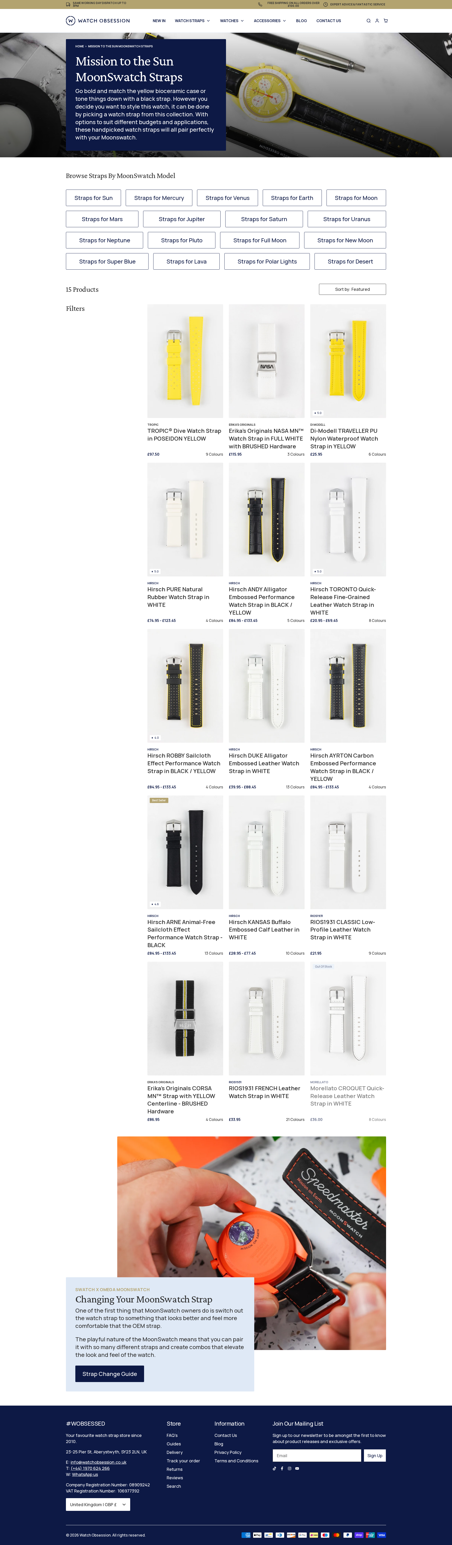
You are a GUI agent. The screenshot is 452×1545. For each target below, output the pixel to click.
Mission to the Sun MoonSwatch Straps (120, 46)
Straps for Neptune (104, 240)
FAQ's (172, 1435)
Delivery (175, 1452)
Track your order (183, 1461)
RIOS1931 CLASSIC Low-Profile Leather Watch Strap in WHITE (342, 929)
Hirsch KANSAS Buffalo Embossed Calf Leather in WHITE (264, 929)
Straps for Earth (292, 198)
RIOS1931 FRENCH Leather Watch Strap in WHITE (264, 1092)
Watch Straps (190, 20)
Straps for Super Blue (107, 261)
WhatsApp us (85, 1474)
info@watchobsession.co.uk (98, 1462)
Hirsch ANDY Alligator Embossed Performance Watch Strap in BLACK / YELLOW (262, 600)
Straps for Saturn (264, 219)
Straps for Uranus (346, 219)
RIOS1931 (316, 916)
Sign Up (374, 1455)
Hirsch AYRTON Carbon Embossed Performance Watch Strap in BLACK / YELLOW (343, 767)
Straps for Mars (102, 219)
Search (174, 1486)
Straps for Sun (93, 198)
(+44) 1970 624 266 (90, 1468)
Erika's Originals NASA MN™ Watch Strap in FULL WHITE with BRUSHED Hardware (266, 438)
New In (159, 20)
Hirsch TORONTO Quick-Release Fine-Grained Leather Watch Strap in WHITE (343, 600)
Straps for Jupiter (182, 219)
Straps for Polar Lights (267, 261)
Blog (301, 20)
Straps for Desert (350, 261)
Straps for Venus (228, 198)
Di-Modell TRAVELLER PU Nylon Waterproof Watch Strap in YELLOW (344, 438)
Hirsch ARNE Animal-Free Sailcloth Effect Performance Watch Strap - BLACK (184, 933)
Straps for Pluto (181, 240)
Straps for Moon (356, 198)
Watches (229, 20)
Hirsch (152, 583)
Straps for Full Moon (260, 240)
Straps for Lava (186, 261)
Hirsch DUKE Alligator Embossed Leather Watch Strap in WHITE (264, 763)
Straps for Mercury (159, 198)
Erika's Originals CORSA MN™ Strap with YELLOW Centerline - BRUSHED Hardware (181, 1099)
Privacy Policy (228, 1452)
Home (79, 46)
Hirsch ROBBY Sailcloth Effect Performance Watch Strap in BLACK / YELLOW (183, 763)
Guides (174, 1444)
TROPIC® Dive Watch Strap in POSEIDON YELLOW (184, 434)
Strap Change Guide (109, 1374)
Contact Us (328, 20)
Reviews (175, 1477)
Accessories (267, 20)
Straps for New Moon (345, 240)
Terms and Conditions (236, 1461)
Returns (174, 1469)
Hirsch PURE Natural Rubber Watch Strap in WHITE (178, 596)
